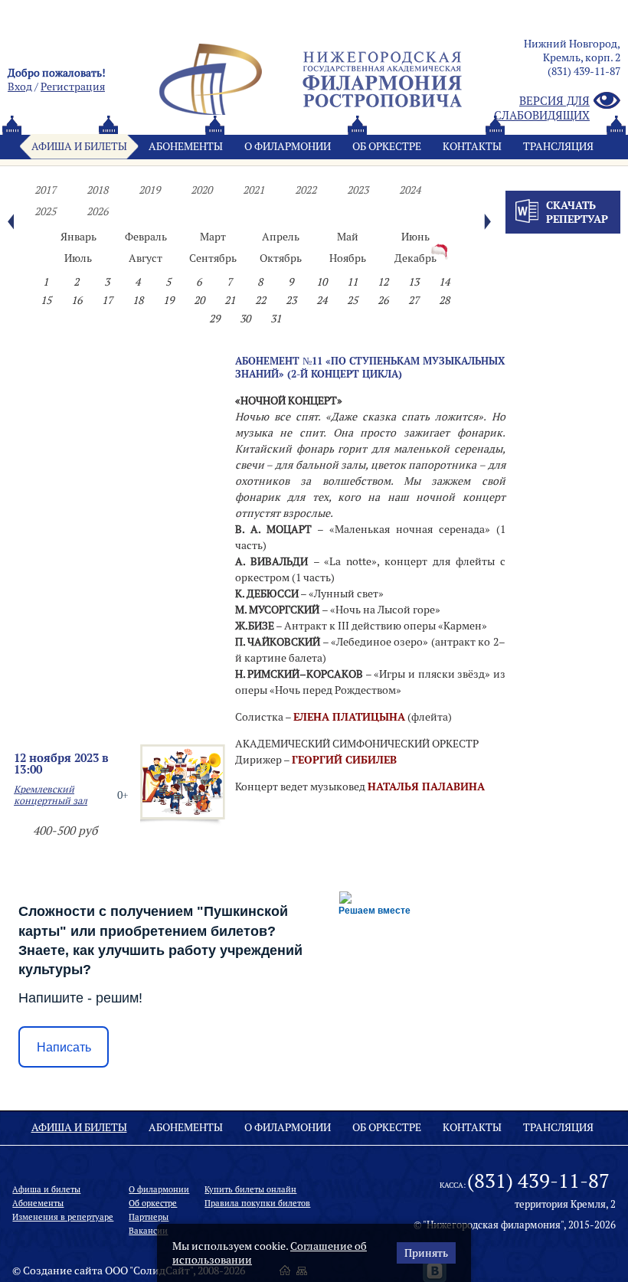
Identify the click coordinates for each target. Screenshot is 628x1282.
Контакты (472, 146)
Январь (78, 237)
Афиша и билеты (79, 146)
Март (213, 237)
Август (145, 258)
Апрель (280, 237)
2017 (45, 190)
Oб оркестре (386, 146)
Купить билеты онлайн (250, 1189)
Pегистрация (73, 86)
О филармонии (287, 146)
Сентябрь (213, 258)
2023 (357, 190)
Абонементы (186, 146)
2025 (45, 211)
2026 (97, 211)
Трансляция (558, 146)
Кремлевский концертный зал (50, 795)
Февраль (146, 237)
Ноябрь (347, 258)
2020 (201, 190)
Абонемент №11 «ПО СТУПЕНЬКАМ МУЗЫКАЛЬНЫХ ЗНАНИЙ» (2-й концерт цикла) (370, 367)
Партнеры (148, 1217)
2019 (149, 190)
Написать (64, 1047)
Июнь (415, 237)
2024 (409, 190)
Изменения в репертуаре (62, 1217)
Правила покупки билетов (257, 1203)
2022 (305, 190)
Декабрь (415, 258)
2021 (253, 190)
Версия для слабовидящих (542, 108)
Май (347, 237)
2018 (97, 190)
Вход (20, 86)
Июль (78, 258)
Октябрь (281, 258)
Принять (426, 1253)
